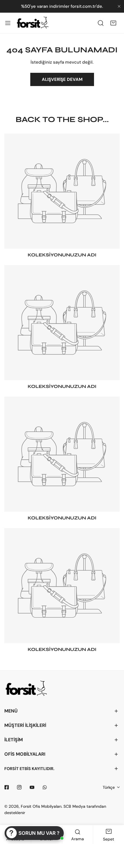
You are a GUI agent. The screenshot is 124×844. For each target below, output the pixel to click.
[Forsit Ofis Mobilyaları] (32, 23)
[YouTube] (32, 787)
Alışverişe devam (62, 79)
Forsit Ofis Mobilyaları (41, 806)
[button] (113, 23)
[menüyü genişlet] (7, 23)
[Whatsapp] (44, 787)
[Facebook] (6, 787)
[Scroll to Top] (113, 813)
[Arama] (100, 23)
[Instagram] (19, 787)
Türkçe (109, 787)
